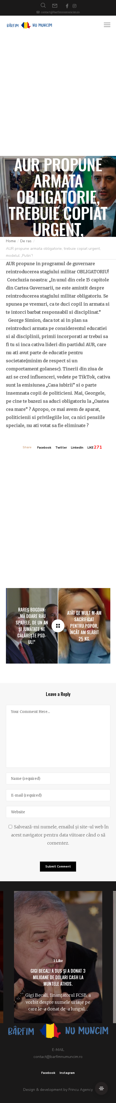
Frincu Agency (81, 1089)
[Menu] (104, 25)
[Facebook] (67, 6)
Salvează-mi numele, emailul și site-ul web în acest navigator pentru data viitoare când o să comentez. (60, 835)
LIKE (90, 448)
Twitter (61, 448)
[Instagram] (74, 6)
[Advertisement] (58, 95)
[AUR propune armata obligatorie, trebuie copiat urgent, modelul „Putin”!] (58, 625)
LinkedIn (77, 448)
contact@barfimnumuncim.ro (60, 12)
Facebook (44, 448)
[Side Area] (101, 1088)
